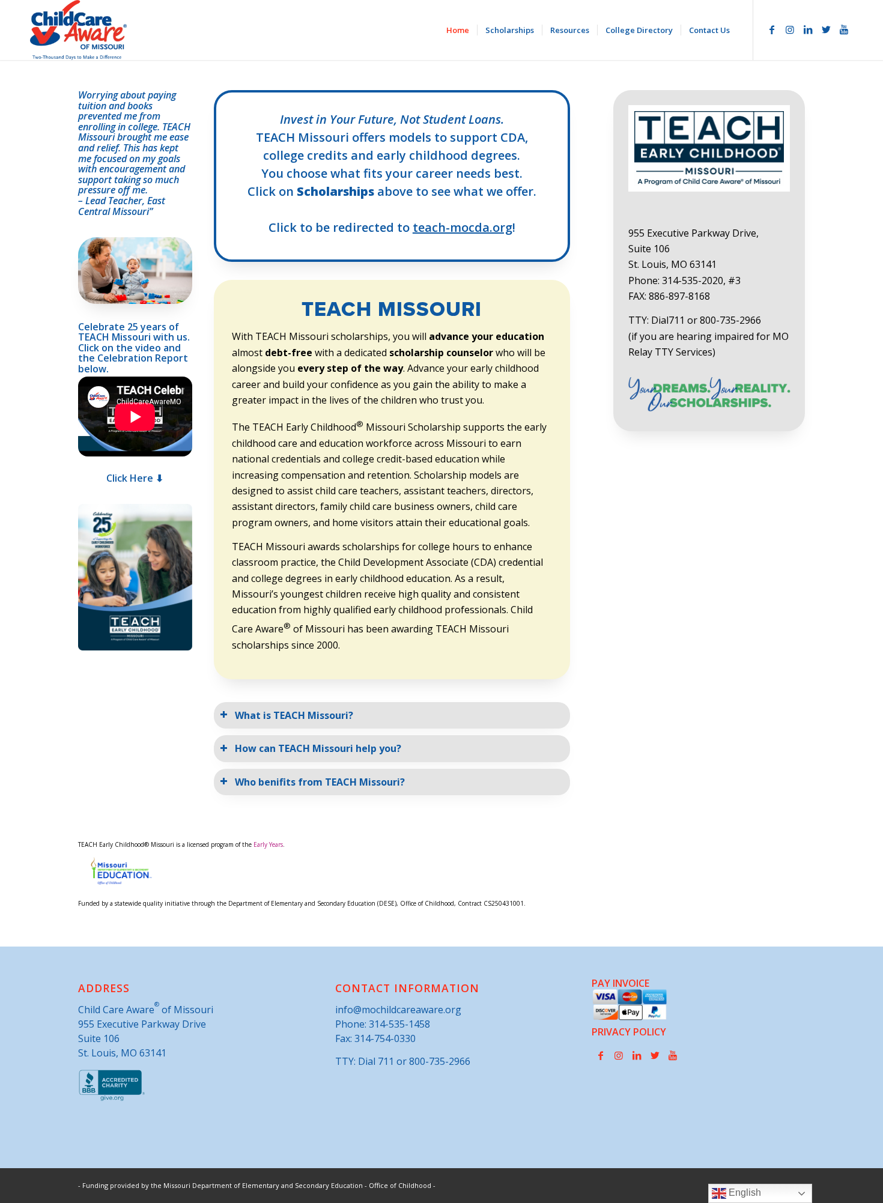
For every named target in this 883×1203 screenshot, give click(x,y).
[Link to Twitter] (826, 29)
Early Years (268, 844)
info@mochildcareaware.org (398, 1009)
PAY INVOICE (620, 983)
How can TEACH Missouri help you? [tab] (318, 748)
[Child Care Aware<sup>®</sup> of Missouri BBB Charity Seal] (112, 1098)
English (743, 1192)
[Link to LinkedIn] (808, 29)
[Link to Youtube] (844, 29)
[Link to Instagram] (790, 29)
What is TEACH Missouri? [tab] (294, 715)
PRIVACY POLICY (629, 1031)
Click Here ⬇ (134, 478)
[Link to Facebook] (772, 29)
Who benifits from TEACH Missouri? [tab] (320, 782)
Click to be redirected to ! (392, 227)
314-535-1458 (399, 1024)
